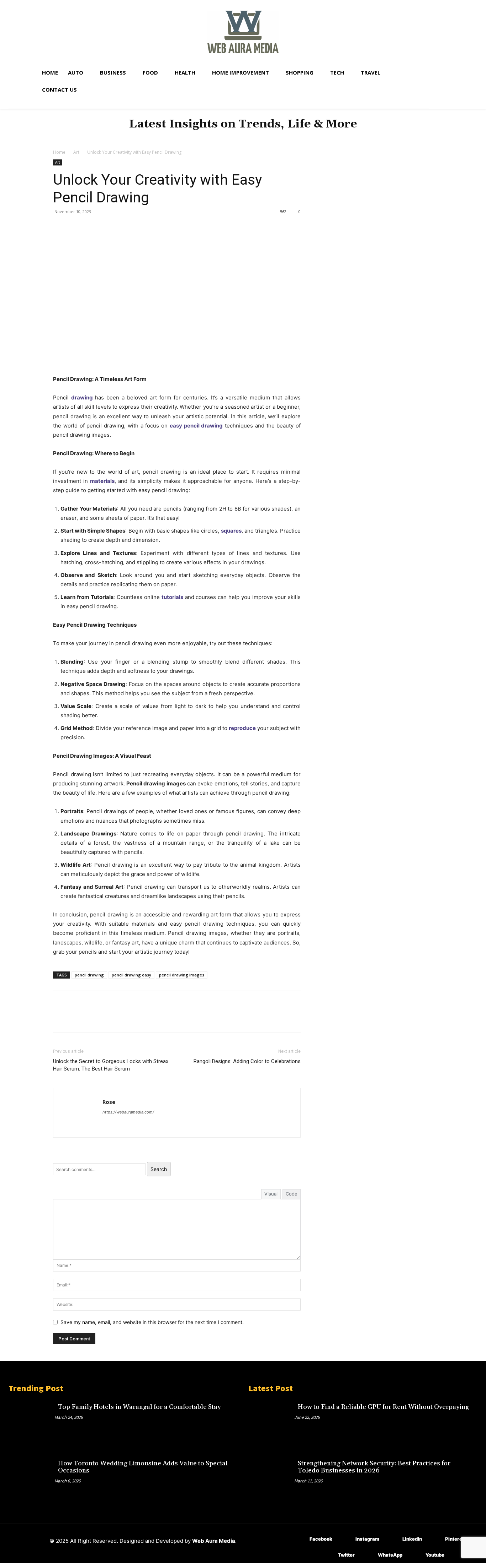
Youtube (435, 1555)
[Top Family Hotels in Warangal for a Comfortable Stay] (31, 1421)
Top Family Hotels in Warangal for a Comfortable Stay (139, 1407)
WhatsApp (390, 1555)
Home (59, 152)
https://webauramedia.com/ (128, 1112)
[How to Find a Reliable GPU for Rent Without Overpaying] (271, 1421)
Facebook (321, 1539)
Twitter (346, 1555)
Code (291, 1194)
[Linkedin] (392, 1539)
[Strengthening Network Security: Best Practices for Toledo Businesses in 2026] (271, 1478)
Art (76, 152)
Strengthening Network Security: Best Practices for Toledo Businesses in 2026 (374, 1467)
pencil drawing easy (131, 974)
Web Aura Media (213, 1540)
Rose (108, 1101)
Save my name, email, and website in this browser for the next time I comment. (152, 1322)
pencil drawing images (181, 974)
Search (158, 1169)
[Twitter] (76, 227)
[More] (125, 227)
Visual (271, 1194)
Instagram (367, 1539)
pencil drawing (89, 974)
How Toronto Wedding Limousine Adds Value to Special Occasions (143, 1467)
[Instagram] (345, 1539)
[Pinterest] (93, 227)
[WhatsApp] (109, 227)
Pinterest (456, 1539)
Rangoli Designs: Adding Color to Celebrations (247, 1061)
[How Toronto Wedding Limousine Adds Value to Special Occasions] (31, 1478)
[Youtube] (415, 1555)
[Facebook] (60, 227)
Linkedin (412, 1539)
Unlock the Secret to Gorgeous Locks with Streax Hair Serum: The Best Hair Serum (110, 1065)
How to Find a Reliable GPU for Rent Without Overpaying (383, 1407)
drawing (82, 397)
